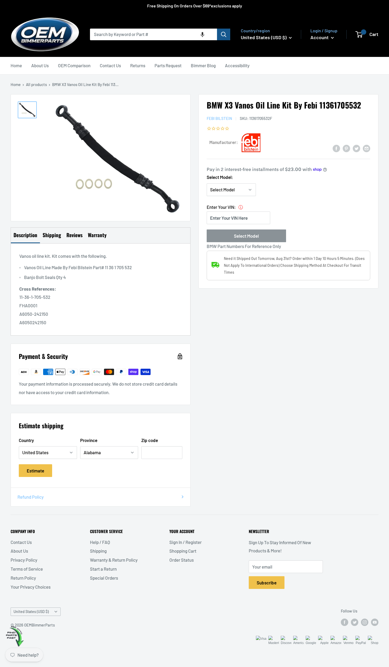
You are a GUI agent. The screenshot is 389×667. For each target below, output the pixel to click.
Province (88, 440)
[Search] (223, 34)
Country (26, 440)
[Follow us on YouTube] (374, 622)
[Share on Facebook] (336, 148)
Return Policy (23, 577)
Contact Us (110, 65)
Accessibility (237, 65)
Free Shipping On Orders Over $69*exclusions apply (194, 5)
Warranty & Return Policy (114, 559)
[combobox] (153, 34)
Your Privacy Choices (31, 586)
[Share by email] (366, 148)
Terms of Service (27, 568)
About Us (40, 65)
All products (36, 84)
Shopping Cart (182, 550)
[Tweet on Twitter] (356, 148)
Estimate (35, 470)
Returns (137, 65)
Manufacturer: (223, 142)
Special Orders (104, 577)
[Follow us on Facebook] (344, 622)
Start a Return (103, 568)
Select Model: (220, 177)
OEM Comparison (74, 65)
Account (320, 37)
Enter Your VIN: (221, 207)
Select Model (246, 235)
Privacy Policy (24, 559)
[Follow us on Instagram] (364, 622)
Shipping (98, 550)
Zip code (149, 440)
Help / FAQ (100, 542)
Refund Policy (30, 496)
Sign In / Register (185, 542)
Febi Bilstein (219, 118)
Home (16, 65)
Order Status (181, 559)
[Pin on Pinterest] (346, 148)
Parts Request (168, 65)
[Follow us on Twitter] (354, 622)
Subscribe (267, 582)
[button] (202, 34)
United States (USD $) (31, 611)
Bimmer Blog (203, 65)
